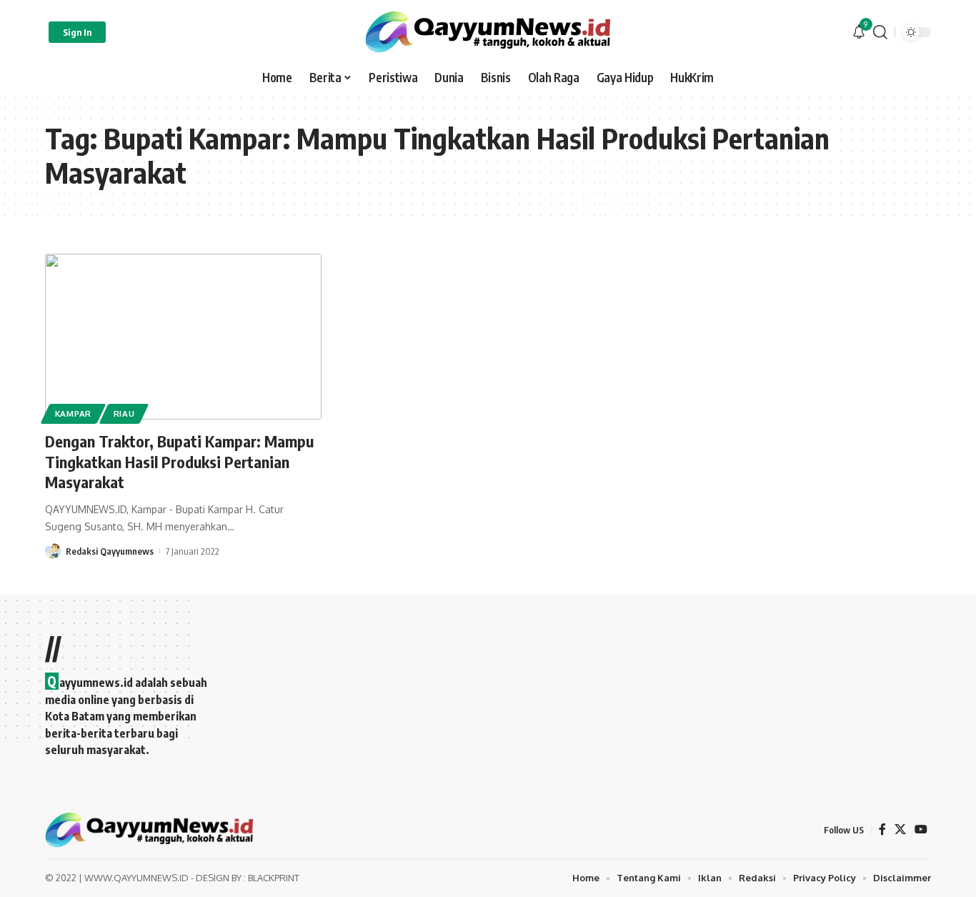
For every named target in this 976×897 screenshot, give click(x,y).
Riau (124, 413)
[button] (77, 32)
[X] (900, 829)
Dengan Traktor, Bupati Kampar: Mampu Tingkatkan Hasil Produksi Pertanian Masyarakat (179, 461)
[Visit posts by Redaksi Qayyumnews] (53, 551)
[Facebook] (882, 829)
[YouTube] (921, 829)
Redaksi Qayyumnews (110, 551)
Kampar (73, 413)
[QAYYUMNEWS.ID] (487, 32)
